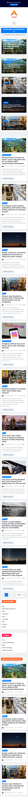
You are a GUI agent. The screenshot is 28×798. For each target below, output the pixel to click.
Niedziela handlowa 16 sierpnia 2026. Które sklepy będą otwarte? (14, 391)
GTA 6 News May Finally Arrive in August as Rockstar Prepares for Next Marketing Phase (13, 438)
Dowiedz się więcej (8, 178)
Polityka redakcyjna (7, 647)
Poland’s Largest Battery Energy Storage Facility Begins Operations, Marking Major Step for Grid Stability (14, 525)
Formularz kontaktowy (8, 642)
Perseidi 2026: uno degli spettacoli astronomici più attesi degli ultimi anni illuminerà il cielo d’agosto (12, 572)
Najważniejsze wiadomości (9, 609)
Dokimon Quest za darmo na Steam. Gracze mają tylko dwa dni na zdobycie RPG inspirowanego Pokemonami (13, 66)
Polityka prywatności (7, 650)
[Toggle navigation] (14, 23)
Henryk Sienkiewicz (10, 51)
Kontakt (4, 627)
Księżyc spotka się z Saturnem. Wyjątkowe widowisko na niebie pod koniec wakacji (13, 45)
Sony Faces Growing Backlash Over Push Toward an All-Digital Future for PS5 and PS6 (14, 481)
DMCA (3, 645)
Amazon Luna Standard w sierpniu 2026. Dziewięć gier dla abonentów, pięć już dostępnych (13, 124)
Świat (3, 611)
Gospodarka (5, 614)
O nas (3, 640)
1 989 (18, 595)
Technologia (5, 619)
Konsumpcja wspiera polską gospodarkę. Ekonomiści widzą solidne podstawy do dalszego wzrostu (12, 86)
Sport (3, 621)
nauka (3, 616)
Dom (3, 606)
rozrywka (4, 624)
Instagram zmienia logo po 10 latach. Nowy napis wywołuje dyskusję (13, 346)
